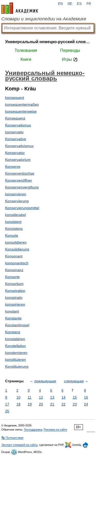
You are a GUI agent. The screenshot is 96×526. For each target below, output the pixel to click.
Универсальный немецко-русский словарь (48, 42)
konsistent (13, 222)
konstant (12, 311)
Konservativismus (19, 146)
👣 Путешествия (12, 437)
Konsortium (14, 284)
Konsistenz (14, 228)
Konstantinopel (17, 325)
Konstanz (12, 332)
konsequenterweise (21, 111)
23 (75, 404)
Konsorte (12, 277)
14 (63, 397)
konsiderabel (15, 215)
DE (70, 4)
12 (41, 397)
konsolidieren (16, 242)
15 (75, 397)
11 (29, 397)
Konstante (13, 318)
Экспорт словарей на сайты (19, 444)
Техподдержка (33, 429)
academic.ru (19, 8)
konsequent (14, 97)
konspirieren (15, 304)
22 (63, 404)
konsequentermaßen (22, 104)
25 (7, 411)
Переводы (70, 50)
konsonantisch (16, 263)
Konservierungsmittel (22, 208)
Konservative (15, 139)
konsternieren (16, 353)
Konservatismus (18, 125)
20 (41, 404)
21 (52, 404)
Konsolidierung (17, 249)
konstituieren (15, 359)
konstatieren (15, 339)
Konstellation (15, 346)
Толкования (26, 50)
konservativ (14, 132)
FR (89, 4)
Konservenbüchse (19, 173)
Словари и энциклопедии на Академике (43, 18)
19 (30, 404)
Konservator (15, 153)
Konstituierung (16, 366)
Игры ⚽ (70, 59)
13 (52, 397)
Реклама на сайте (55, 429)
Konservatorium (18, 160)
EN (60, 4)
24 (86, 404)
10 (18, 397)
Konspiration (15, 291)
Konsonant (14, 256)
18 (18, 404)
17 (7, 404)
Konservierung (17, 201)
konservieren (15, 194)
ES (79, 4)
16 (86, 397)
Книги (25, 59)
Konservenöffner (18, 180)
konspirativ (14, 297)
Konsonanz (14, 270)
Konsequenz (15, 118)
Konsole (11, 235)
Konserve (12, 166)
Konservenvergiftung (22, 187)
